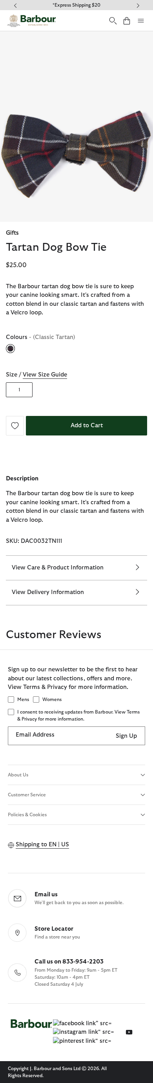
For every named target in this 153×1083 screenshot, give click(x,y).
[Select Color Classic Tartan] (11, 348)
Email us (46, 894)
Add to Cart (87, 425)
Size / (36, 375)
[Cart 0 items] (127, 20)
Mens (23, 699)
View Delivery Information (48, 592)
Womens (52, 699)
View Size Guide (45, 375)
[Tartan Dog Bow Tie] (15, 425)
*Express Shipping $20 (76, 5)
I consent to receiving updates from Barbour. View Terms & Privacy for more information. (78, 715)
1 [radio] (19, 389)
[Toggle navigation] (141, 20)
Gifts (12, 233)
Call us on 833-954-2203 (69, 962)
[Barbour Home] (31, 20)
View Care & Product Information (58, 568)
